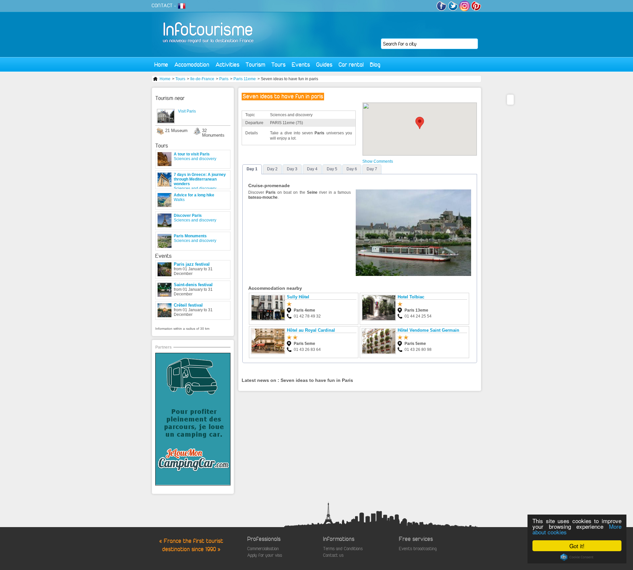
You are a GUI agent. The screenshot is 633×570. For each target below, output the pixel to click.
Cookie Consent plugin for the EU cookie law (576, 557)
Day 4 (312, 169)
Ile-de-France (202, 79)
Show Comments (377, 161)
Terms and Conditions (343, 549)
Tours (278, 64)
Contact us (333, 555)
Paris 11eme (244, 79)
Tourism (255, 64)
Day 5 (332, 169)
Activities (227, 64)
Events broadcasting (418, 549)
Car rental (351, 64)
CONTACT (162, 6)
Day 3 (292, 169)
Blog (375, 64)
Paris (223, 79)
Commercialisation (263, 549)
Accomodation (191, 64)
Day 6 (352, 169)
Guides (324, 64)
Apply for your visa (264, 555)
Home (161, 64)
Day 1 (252, 169)
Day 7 (372, 169)
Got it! (577, 546)
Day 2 (272, 169)
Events (301, 64)
